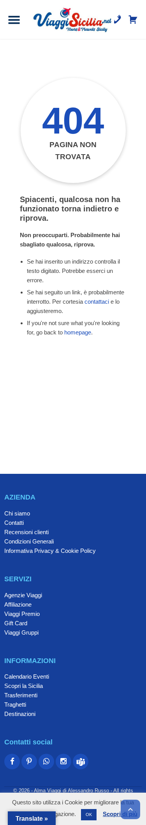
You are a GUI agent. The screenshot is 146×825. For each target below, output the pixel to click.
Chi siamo (17, 513)
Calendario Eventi (26, 676)
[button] (14, 19)
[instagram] (63, 761)
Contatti (14, 522)
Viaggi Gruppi (21, 632)
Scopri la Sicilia (23, 686)
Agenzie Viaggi (23, 595)
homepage (77, 332)
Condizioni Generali (29, 541)
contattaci (96, 301)
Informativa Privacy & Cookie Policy (50, 550)
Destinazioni (19, 714)
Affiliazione (18, 604)
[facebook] (12, 761)
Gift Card (15, 623)
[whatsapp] (46, 761)
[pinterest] (29, 761)
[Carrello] (133, 19)
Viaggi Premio (22, 613)
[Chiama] (116, 19)
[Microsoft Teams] (80, 761)
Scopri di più (120, 814)
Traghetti (15, 704)
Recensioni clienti (26, 532)
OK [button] (89, 814)
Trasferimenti (20, 695)
